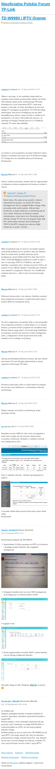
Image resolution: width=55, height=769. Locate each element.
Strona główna (7, 753)
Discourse (14, 763)
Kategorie (19, 753)
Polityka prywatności (29, 757)
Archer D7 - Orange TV (16, 193)
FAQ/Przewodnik (32, 753)
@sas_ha (33, 685)
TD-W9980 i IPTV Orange (23, 18)
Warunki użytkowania (10, 757)
